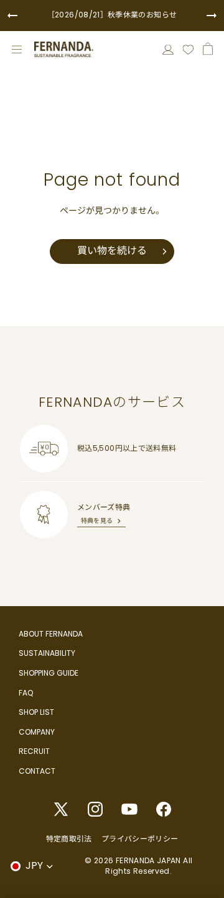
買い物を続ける (112, 250)
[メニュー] (16, 50)
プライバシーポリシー (140, 838)
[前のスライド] (12, 15)
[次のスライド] (211, 15)
